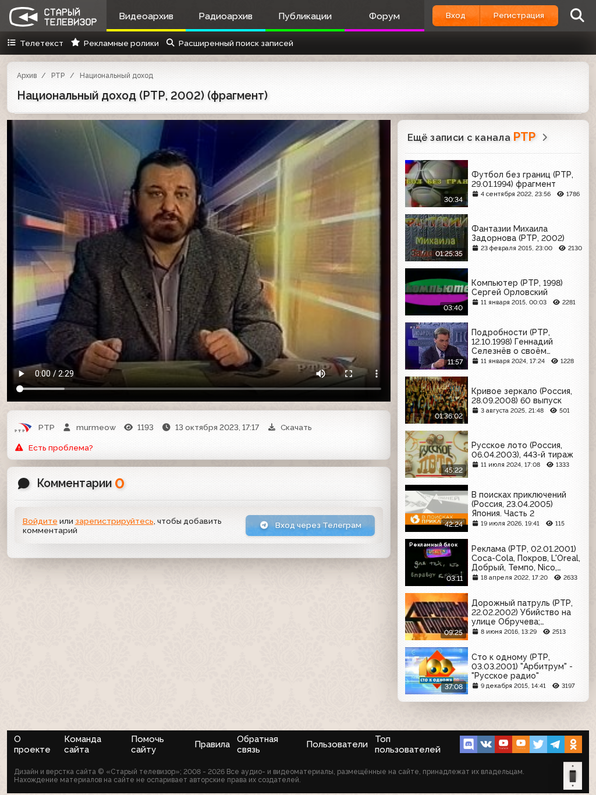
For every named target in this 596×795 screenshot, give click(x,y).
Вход (456, 15)
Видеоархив (146, 16)
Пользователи (337, 744)
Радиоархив (225, 16)
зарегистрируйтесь (114, 521)
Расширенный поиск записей (236, 43)
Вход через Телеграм (317, 525)
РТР (58, 76)
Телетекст (41, 43)
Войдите (40, 521)
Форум (384, 16)
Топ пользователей (408, 744)
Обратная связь (257, 744)
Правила (212, 744)
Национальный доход (116, 76)
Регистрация (519, 15)
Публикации (305, 16)
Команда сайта (82, 744)
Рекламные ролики (121, 43)
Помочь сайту (147, 744)
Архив (27, 76)
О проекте (32, 744)
